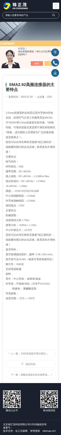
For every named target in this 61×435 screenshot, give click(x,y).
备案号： (8, 427)
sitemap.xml (48, 430)
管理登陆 (35, 430)
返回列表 (30, 364)
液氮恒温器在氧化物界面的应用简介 (40, 374)
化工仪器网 (21, 430)
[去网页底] (55, 73)
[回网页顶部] (55, 52)
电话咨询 (55, 63)
